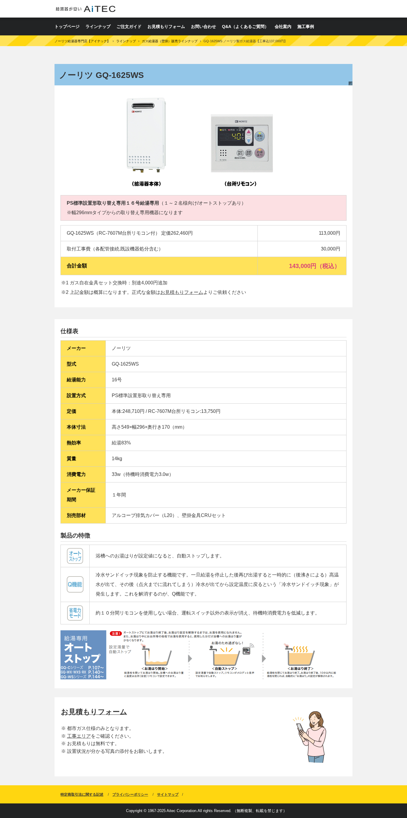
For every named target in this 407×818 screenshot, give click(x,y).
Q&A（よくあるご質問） (245, 26)
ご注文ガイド (129, 26)
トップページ (67, 26)
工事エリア (79, 736)
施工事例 (305, 26)
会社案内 (283, 26)
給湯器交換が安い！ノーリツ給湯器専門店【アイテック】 (86, 8)
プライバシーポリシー (130, 794)
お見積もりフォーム (166, 26)
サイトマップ (167, 794)
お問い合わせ (203, 26)
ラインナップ (98, 26)
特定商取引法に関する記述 (81, 794)
